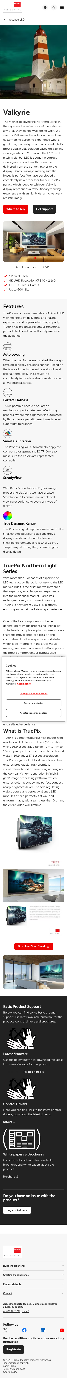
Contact (7, 1293)
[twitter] (5, 1330)
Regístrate (13, 1349)
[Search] (54, 7)
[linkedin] (43, 1330)
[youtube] (62, 1330)
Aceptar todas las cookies (33, 713)
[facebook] (24, 1330)
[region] (34, 689)
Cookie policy (24, 684)
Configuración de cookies (34, 694)
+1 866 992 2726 (16, 1311)
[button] (32, 258)
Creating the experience (16, 1275)
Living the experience (14, 1266)
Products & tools (12, 1284)
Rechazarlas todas (33, 703)
